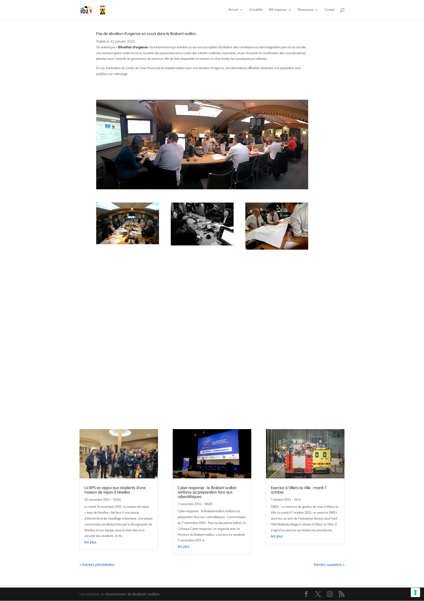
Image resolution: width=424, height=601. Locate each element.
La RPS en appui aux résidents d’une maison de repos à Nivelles (115, 490)
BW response (278, 10)
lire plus (90, 542)
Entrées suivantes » (329, 564)
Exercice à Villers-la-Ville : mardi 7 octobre (298, 490)
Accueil (233, 10)
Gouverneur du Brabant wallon (132, 594)
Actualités (256, 10)
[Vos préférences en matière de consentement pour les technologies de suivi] (415, 592)
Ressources (305, 10)
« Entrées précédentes (97, 564)
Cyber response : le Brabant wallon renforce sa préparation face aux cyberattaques (207, 492)
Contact (330, 10)
